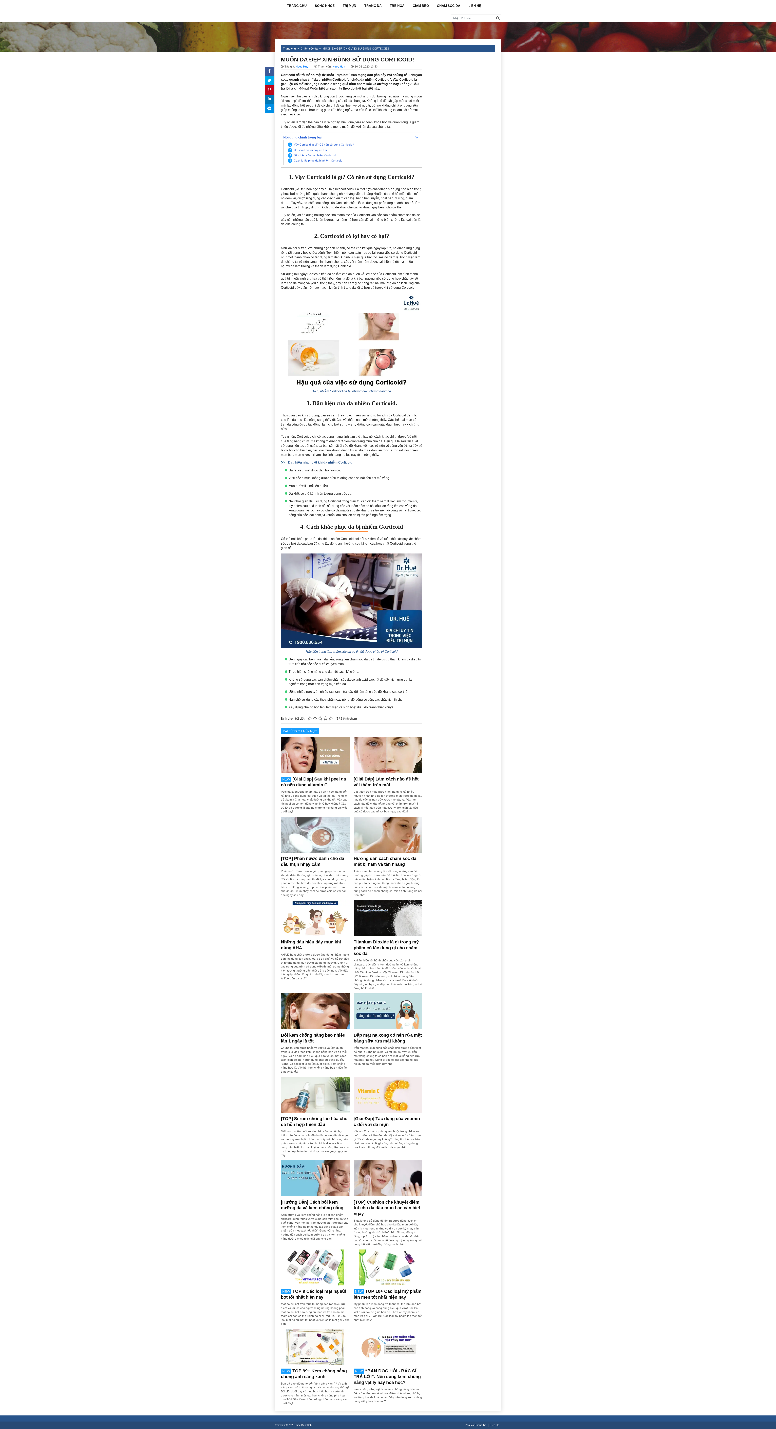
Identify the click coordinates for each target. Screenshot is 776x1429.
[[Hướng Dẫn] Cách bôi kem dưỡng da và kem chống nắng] (315, 1178)
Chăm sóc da (448, 5)
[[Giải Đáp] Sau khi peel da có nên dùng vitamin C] (315, 754)
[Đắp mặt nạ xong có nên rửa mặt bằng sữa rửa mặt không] (388, 1011)
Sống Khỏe (325, 5)
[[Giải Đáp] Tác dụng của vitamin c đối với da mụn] (388, 1094)
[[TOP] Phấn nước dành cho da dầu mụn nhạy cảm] (315, 834)
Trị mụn (349, 5)
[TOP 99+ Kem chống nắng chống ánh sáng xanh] (315, 1346)
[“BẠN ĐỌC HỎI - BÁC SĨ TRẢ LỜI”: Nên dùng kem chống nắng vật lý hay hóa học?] (388, 1346)
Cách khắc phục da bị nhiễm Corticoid (318, 160)
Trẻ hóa (397, 5)
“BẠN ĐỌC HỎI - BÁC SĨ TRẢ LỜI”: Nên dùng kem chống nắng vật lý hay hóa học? (387, 1376)
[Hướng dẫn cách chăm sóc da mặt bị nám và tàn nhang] (388, 834)
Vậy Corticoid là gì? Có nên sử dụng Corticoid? (324, 144)
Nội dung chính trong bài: (303, 137)
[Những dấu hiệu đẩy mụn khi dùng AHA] (315, 918)
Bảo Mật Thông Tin (475, 1425)
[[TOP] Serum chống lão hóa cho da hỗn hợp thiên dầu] (315, 1094)
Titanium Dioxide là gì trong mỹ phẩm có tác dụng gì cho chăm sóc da (386, 947)
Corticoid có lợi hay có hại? (311, 150)
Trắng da (373, 5)
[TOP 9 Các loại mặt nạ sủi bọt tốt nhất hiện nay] (315, 1267)
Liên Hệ (474, 5)
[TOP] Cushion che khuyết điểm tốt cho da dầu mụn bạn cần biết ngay (387, 1208)
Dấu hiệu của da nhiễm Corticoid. (315, 155)
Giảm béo (421, 5)
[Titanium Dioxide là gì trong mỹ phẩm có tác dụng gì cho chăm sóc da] (388, 918)
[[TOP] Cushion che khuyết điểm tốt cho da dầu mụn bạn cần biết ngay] (388, 1178)
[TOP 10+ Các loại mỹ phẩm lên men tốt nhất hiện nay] (388, 1267)
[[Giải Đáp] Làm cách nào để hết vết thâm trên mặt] (388, 754)
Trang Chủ (297, 5)
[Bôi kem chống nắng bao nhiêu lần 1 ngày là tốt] (315, 1011)
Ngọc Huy (302, 66)
